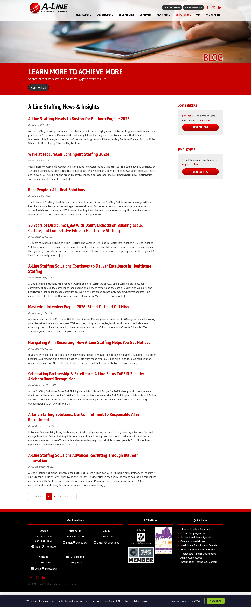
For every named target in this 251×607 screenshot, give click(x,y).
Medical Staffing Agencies (195, 529)
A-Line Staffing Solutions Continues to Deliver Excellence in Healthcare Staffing (89, 268)
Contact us (188, 116)
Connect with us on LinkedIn (219, 7)
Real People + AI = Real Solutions (56, 189)
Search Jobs (126, 15)
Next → (69, 496)
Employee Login (172, 7)
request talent (190, 164)
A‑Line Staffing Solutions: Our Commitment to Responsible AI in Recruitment (83, 417)
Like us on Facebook (207, 7)
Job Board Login (193, 7)
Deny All (196, 600)
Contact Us (212, 15)
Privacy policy (178, 600)
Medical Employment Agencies (197, 549)
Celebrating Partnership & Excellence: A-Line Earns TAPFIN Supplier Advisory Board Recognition (86, 376)
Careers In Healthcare (192, 541)
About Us (145, 15)
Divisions (163, 15)
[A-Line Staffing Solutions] (48, 8)
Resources (182, 15)
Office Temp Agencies (192, 533)
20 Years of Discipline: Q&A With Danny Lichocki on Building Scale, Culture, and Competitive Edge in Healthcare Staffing (85, 228)
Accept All (215, 600)
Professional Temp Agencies (196, 537)
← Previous (37, 496)
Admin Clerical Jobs (191, 557)
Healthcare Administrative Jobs (198, 553)
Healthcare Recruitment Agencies (199, 545)
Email (37, 546)
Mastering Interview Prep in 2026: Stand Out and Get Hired (79, 306)
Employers (83, 15)
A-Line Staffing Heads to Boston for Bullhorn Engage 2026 (79, 118)
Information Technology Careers (198, 561)
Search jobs (200, 127)
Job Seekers (104, 15)
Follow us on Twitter (213, 7)
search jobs (206, 120)
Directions (50, 546)
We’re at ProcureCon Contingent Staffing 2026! (68, 154)
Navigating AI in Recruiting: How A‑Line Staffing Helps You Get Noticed (89, 342)
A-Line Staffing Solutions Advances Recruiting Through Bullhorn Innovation (83, 457)
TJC (198, 15)
